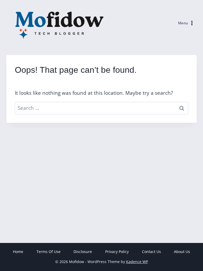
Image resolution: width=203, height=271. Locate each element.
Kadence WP (137, 261)
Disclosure (82, 251)
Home (18, 251)
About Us (182, 251)
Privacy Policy (117, 251)
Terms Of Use (48, 251)
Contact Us (151, 251)
